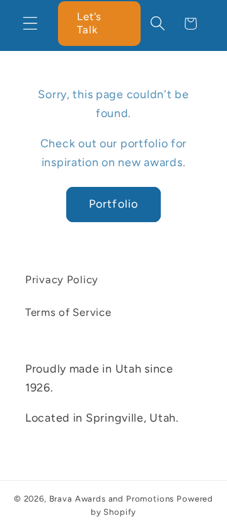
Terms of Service (68, 312)
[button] (30, 23)
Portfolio (114, 204)
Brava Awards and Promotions (112, 498)
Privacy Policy (61, 279)
